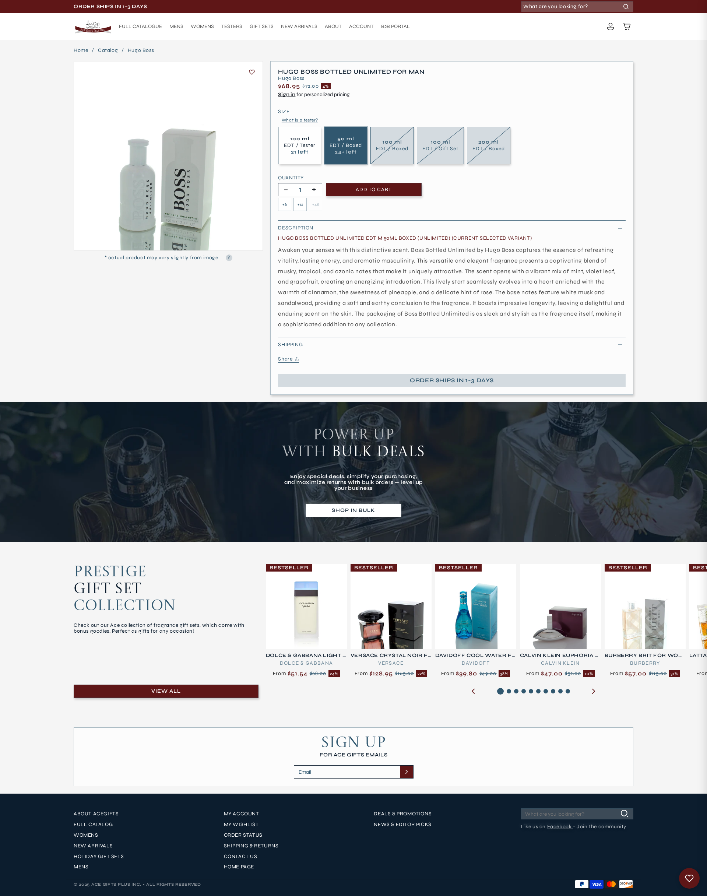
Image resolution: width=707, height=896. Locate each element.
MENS (81, 867)
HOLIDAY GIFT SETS (99, 856)
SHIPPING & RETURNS (251, 846)
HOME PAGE (239, 867)
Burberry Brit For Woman (644, 655)
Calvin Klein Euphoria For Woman (559, 655)
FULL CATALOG (93, 825)
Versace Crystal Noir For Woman (389, 655)
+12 (300, 204)
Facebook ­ (560, 826)
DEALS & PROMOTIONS (403, 814)
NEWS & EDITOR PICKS (402, 825)
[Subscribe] (406, 772)
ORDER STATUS (243, 835)
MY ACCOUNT (241, 814)
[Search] (626, 6)
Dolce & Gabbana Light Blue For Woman (306, 655)
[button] (627, 26)
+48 (315, 204)
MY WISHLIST (241, 825)
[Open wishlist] (689, 878)
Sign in (286, 94)
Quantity (290, 178)
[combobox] (577, 6)
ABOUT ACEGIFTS (96, 814)
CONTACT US (240, 856)
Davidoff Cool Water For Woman (473, 655)
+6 (284, 204)
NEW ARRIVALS (93, 846)
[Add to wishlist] (252, 72)
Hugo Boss (141, 50)
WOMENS (86, 835)
